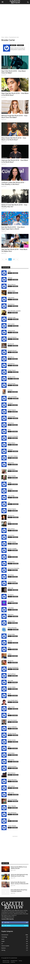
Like (27, 922)
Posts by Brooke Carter (14, 37)
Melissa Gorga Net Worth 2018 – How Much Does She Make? (14, 116)
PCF (9, 713)
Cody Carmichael (12, 396)
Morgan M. (10, 660)
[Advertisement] (15, 20)
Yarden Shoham (12, 826)
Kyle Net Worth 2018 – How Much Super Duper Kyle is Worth (13, 228)
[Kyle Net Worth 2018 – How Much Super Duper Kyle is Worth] (15, 218)
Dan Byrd (10, 403)
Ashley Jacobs (11, 330)
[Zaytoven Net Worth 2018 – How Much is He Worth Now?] (15, 151)
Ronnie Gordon (12, 740)
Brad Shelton (11, 363)
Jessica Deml (11, 561)
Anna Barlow (11, 304)
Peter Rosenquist (12, 720)
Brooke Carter (11, 377)
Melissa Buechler (12, 627)
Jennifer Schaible (12, 548)
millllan (10, 654)
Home (2, 37)
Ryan (9, 746)
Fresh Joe (10, 449)
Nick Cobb (10, 680)
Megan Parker (11, 621)
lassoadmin (11, 601)
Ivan (9, 502)
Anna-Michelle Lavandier (14, 311)
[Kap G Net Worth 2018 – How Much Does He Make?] (15, 62)
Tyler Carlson (11, 786)
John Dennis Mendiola (13, 568)
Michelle (10, 641)
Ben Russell (11, 344)
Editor (9, 429)
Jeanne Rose (11, 535)
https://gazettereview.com (12, 683)
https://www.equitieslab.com (12, 479)
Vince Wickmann (12, 812)
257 (6, 259)
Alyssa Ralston (12, 284)
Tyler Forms (11, 793)
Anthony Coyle (11, 317)
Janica (9, 522)
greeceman (11, 462)
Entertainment (4, 68)
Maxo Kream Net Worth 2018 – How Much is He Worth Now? (13, 139)
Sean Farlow (11, 760)
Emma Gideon (11, 443)
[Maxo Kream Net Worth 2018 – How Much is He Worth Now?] (15, 129)
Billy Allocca (11, 357)
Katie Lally (10, 588)
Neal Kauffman (12, 674)
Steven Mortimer (12, 779)
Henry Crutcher (12, 476)
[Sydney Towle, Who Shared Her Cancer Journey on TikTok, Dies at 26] (5, 884)
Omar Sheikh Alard (12, 700)
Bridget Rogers (12, 370)
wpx (9, 819)
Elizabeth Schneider (13, 436)
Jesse (9, 555)
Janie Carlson (11, 528)
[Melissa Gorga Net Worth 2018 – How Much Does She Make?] (15, 107)
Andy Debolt (11, 297)
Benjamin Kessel (12, 350)
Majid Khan (10, 614)
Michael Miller (11, 634)
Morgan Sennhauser (13, 667)
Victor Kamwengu (12, 799)
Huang (9, 482)
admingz (10, 278)
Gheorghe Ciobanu (13, 456)
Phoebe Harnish (12, 733)
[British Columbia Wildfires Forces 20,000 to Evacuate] (5, 869)
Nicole (9, 693)
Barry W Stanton (12, 337)
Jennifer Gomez (12, 542)
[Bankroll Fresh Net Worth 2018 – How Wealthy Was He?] (15, 196)
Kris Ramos (11, 594)
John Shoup (11, 575)
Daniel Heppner (12, 410)
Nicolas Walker (12, 687)
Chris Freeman (11, 383)
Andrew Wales (11, 291)
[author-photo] (6, 48)
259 (14, 259)
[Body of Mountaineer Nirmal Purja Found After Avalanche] (5, 892)
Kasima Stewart (12, 581)
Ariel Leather (11, 324)
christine (10, 390)
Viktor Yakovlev (12, 806)
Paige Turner (11, 707)
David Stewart (11, 416)
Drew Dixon (11, 423)
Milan (9, 647)
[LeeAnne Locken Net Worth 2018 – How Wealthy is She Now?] (15, 174)
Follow (26, 925)
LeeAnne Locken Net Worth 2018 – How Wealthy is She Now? (13, 183)
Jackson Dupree (12, 509)
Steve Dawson (11, 773)
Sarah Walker (11, 753)
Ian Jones (10, 489)
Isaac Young (11, 495)
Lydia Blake (11, 608)
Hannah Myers (11, 469)
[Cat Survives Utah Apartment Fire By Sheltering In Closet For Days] (5, 877)
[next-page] (17, 259)
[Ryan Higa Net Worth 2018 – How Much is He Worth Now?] (15, 84)
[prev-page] (2, 259)
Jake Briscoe (11, 515)
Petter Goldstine (12, 726)
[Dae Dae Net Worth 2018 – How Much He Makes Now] (15, 241)
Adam (9, 271)
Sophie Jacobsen (12, 766)
